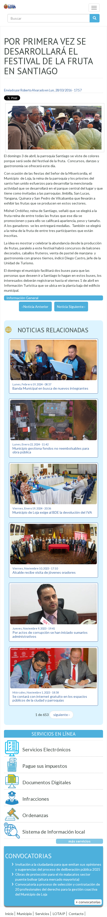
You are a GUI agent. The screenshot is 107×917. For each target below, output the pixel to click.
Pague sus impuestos (44, 766)
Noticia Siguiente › (71, 306)
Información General (22, 298)
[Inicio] (10, 6)
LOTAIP (59, 914)
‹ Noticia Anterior (35, 306)
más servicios (79, 841)
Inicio (9, 914)
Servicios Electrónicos (46, 749)
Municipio (24, 914)
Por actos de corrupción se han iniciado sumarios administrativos (50, 634)
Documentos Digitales (46, 782)
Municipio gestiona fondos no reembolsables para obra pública (50, 450)
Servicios (42, 914)
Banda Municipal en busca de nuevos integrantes (50, 388)
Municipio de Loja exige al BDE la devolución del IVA (52, 512)
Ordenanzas (35, 815)
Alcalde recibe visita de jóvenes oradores (44, 572)
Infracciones (35, 799)
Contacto (76, 914)
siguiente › (61, 714)
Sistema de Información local (53, 832)
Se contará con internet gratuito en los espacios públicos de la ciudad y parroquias (49, 698)
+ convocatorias (88, 902)
